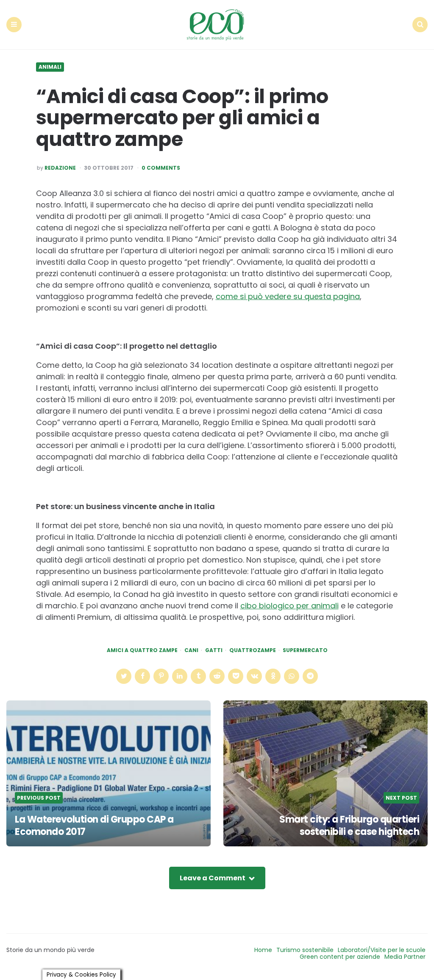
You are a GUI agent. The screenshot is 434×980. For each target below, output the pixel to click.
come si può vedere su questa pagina (288, 296)
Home (263, 950)
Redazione (60, 168)
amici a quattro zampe (142, 650)
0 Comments (161, 168)
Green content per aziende (340, 956)
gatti (214, 650)
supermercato (305, 650)
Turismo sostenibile (305, 950)
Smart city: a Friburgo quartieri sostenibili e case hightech (349, 825)
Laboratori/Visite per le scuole (382, 950)
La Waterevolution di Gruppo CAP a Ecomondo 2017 (94, 825)
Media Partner (405, 956)
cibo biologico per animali (289, 605)
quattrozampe (252, 650)
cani (191, 650)
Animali (50, 67)
